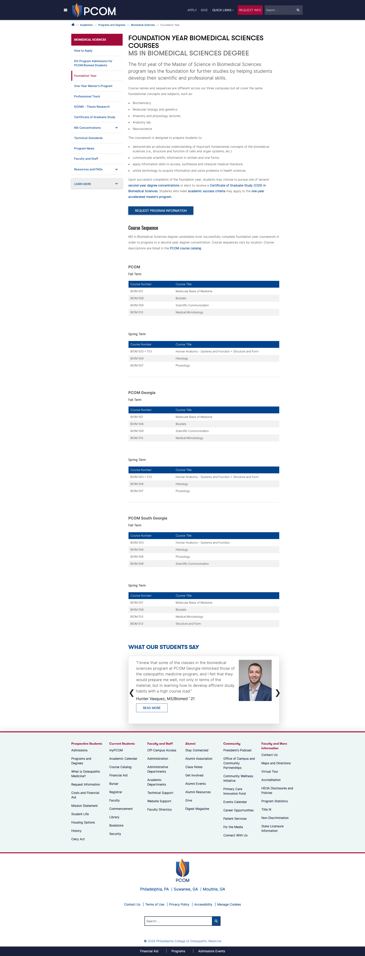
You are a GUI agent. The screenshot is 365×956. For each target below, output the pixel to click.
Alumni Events (195, 783)
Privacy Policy (179, 904)
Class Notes (193, 767)
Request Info (250, 10)
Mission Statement (84, 806)
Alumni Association (198, 758)
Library (114, 817)
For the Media (233, 827)
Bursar (113, 783)
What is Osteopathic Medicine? (85, 774)
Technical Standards (88, 138)
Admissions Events (211, 951)
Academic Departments (156, 782)
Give (204, 10)
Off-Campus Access (161, 750)
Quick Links (222, 10)
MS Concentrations (87, 127)
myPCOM (116, 750)
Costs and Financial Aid (85, 795)
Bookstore (116, 825)
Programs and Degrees (111, 24)
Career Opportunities (238, 810)
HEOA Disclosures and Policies (277, 790)
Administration (157, 758)
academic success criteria (206, 191)
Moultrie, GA (214, 889)
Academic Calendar (123, 758)
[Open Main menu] (65, 10)
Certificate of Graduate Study (94, 117)
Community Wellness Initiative (238, 778)
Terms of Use (154, 904)
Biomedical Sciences (143, 24)
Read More (152, 708)
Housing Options (83, 822)
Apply (192, 10)
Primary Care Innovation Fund (234, 791)
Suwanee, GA (186, 889)
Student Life (80, 814)
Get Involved (194, 775)
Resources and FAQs (88, 169)
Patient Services (235, 818)
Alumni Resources (198, 792)
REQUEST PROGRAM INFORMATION (161, 210)
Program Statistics (274, 801)
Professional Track (87, 96)
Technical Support (160, 793)
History (76, 831)
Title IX (266, 809)
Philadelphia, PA (154, 889)
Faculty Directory (159, 809)
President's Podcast (237, 750)
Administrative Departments (157, 769)
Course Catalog (120, 767)
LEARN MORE (82, 184)
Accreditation (271, 780)
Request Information (85, 784)
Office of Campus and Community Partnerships (239, 763)
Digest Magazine (197, 809)
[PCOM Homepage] (182, 870)
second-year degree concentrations (153, 185)
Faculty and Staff (86, 158)
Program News (84, 148)
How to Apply (83, 50)
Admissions (79, 750)
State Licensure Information (272, 828)
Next (277, 690)
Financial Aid (118, 775)
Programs (178, 951)
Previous (131, 690)
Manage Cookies (229, 904)
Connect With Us (235, 835)
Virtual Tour (269, 771)
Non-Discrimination (275, 818)
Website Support (159, 801)
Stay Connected (196, 750)
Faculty (114, 800)
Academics (86, 24)
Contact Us (269, 755)
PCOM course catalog (185, 248)
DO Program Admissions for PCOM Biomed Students (93, 63)
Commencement (121, 809)
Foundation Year (85, 75)
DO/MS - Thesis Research (92, 106)
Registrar (115, 792)
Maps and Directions (276, 763)
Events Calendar (235, 802)
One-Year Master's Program (93, 86)
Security (115, 834)
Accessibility (203, 904)
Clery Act (78, 839)
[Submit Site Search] (298, 10)
